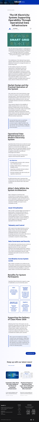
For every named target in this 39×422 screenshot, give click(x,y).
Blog (19, 411)
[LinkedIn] (31, 420)
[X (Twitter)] (33, 420)
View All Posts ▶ (30, 353)
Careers (19, 408)
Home (1, 2)
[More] (9, 3)
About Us (5, 2)
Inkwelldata (15, 28)
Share (30, 29)
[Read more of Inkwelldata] (9, 29)
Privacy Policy (19, 414)
